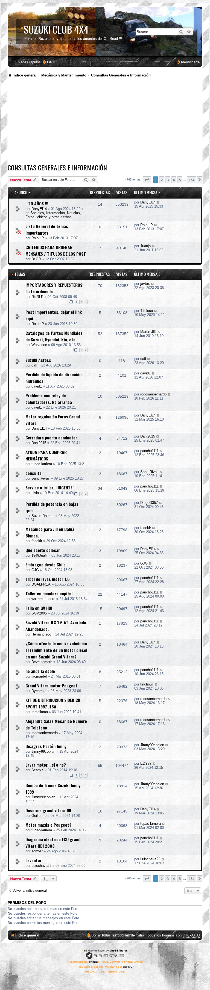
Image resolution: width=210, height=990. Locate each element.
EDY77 (145, 763)
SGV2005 (39, 613)
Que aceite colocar (42, 550)
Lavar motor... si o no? (45, 764)
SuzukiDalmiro (42, 516)
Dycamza (38, 691)
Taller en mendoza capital (48, 593)
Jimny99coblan (43, 751)
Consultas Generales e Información (57, 167)
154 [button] (191, 179)
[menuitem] (48, 62)
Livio (35, 493)
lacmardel (39, 676)
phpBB (93, 961)
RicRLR (37, 297)
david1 (36, 386)
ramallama (39, 712)
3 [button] (168, 179)
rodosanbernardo (153, 394)
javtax (145, 284)
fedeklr (36, 541)
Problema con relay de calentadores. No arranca (48, 398)
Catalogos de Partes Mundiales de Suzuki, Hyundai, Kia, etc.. (54, 336)
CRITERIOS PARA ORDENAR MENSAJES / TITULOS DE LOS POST (55, 250)
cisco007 (128, 966)
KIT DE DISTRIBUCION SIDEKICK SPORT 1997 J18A (52, 703)
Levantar (33, 860)
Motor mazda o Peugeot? (48, 824)
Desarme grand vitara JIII (48, 810)
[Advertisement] (105, 121)
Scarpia (37, 770)
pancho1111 (149, 451)
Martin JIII (148, 332)
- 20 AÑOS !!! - (38, 203)
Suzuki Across (38, 360)
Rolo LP (37, 238)
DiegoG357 (149, 503)
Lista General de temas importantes (46, 229)
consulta (33, 473)
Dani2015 (38, 443)
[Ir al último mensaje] (158, 202)
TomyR (37, 851)
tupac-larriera (41, 464)
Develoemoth (41, 662)
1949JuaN (39, 555)
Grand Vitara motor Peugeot (51, 685)
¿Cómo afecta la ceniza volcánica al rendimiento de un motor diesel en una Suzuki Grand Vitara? (56, 650)
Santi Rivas (40, 478)
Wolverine (39, 345)
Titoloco (146, 311)
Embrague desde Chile (45, 564)
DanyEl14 (39, 209)
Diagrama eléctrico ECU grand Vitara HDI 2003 (52, 842)
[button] (147, 179)
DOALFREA (41, 584)
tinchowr (146, 684)
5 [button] (180, 179)
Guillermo (38, 816)
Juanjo (145, 246)
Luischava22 (41, 866)
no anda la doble (40, 671)
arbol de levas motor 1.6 (47, 579)
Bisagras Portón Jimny (45, 746)
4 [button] (174, 179)
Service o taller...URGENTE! (49, 487)
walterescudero (43, 599)
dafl (34, 365)
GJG (35, 570)
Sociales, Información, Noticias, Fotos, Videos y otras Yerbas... (53, 215)
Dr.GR (36, 259)
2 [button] (162, 179)
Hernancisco (41, 634)
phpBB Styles (119, 950)
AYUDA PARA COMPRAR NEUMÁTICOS (46, 455)
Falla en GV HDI (38, 608)
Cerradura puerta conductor (51, 437)
